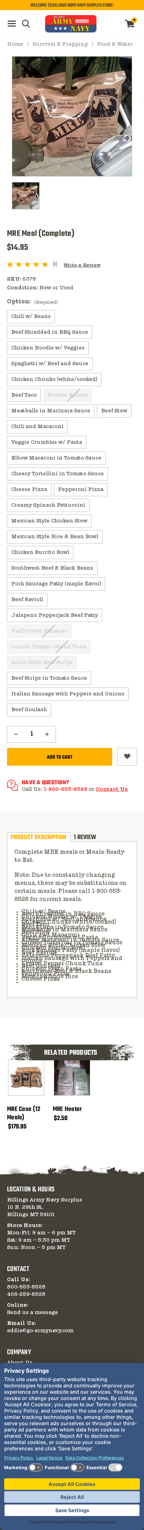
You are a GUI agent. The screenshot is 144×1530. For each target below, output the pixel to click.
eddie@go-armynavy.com (40, 1330)
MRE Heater (67, 1109)
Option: (32, 301)
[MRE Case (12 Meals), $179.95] (26, 1077)
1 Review (85, 837)
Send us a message (32, 1312)
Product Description (38, 837)
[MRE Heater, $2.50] (72, 1077)
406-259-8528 (26, 1294)
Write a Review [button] (82, 265)
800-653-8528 (26, 1287)
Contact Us (112, 789)
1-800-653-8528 (65, 789)
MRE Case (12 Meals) (23, 1113)
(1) (55, 264)
